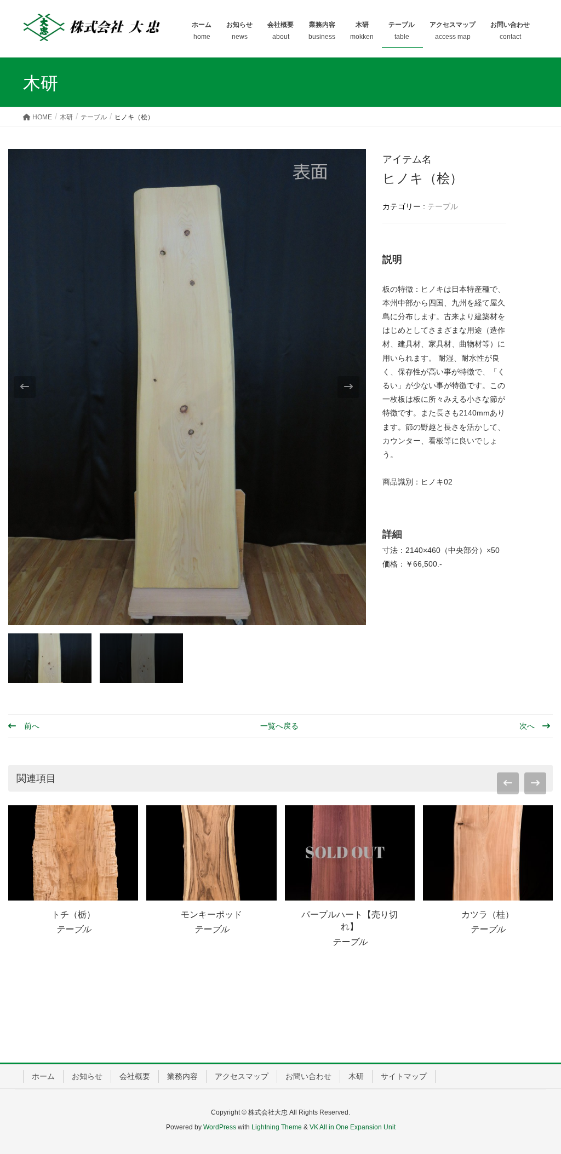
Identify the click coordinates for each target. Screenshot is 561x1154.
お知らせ (87, 1076)
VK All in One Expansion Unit (353, 1127)
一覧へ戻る (279, 726)
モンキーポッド (211, 914)
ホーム (43, 1076)
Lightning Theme (276, 1127)
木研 (356, 1076)
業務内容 (182, 1076)
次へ (528, 726)
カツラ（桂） (487, 914)
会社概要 (134, 1076)
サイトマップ (404, 1076)
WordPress (219, 1127)
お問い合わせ (308, 1076)
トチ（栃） (73, 914)
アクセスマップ (241, 1076)
